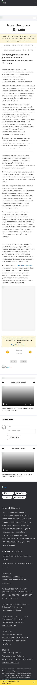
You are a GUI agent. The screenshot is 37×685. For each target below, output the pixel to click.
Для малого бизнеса (10, 662)
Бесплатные (7, 592)
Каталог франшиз (11, 508)
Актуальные (7, 659)
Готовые (18, 622)
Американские (8, 637)
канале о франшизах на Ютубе (15, 529)
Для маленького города (12, 634)
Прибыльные (7, 610)
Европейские (7, 641)
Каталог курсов (8, 545)
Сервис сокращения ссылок (22, 671)
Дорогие (16, 576)
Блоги (14, 45)
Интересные (14, 653)
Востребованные (9, 625)
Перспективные (8, 656)
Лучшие (18, 610)
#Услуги (14, 361)
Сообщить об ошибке (24, 673)
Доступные (27, 659)
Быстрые (17, 659)
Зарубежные (21, 637)
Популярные (7, 619)
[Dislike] (30, 351)
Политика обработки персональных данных (17, 675)
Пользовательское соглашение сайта (19, 668)
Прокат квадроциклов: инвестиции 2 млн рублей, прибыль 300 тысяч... (17, 475)
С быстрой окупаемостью (12, 607)
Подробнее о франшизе (18, 345)
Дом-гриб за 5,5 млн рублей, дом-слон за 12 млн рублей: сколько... (18, 409)
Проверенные (8, 622)
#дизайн (23, 361)
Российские (20, 641)
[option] (17, 399)
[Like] (7, 351)
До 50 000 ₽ (19, 592)
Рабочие (20, 656)
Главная (7, 45)
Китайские (6, 644)
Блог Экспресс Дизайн (25, 45)
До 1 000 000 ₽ (11, 598)
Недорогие (6, 576)
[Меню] (34, 3)
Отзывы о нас (6, 671)
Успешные (18, 619)
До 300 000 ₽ (15, 595)
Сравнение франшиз (8, 673)
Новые (4, 653)
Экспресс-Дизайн (25, 265)
